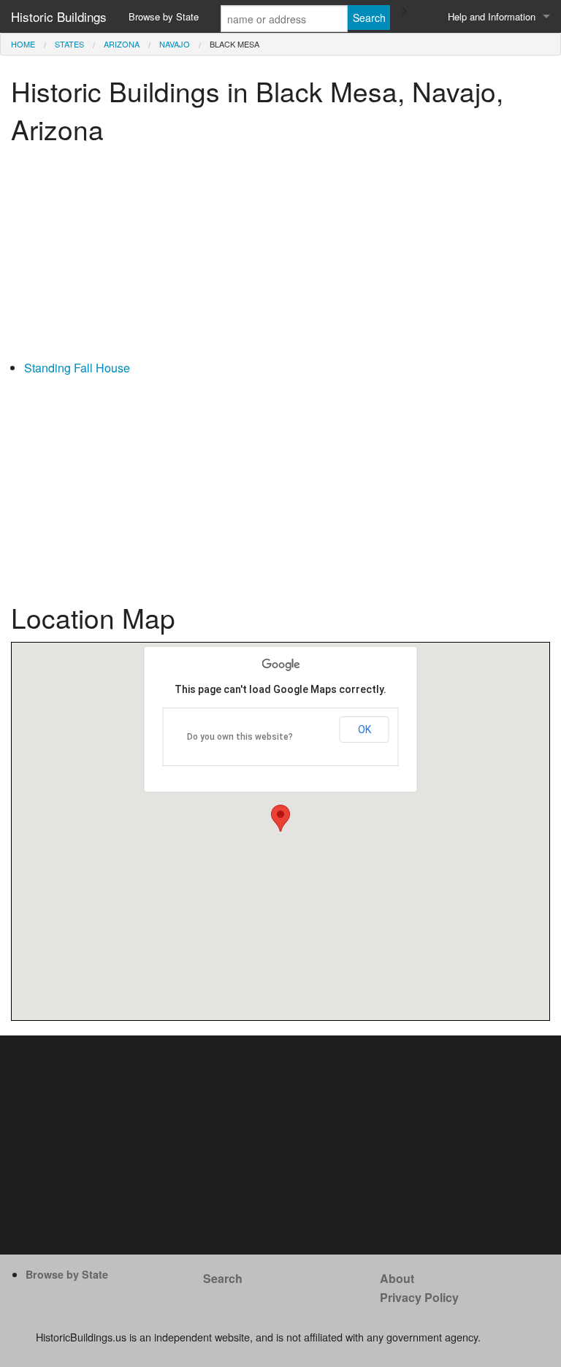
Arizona (122, 44)
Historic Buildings (59, 16)
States (69, 44)
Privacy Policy (419, 1297)
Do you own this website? (240, 737)
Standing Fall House (77, 367)
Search (223, 1278)
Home (23, 44)
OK (364, 729)
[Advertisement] (280, 256)
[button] (280, 818)
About (397, 1278)
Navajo (174, 44)
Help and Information (491, 16)
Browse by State (164, 16)
